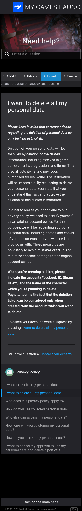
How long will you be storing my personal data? (37, 427)
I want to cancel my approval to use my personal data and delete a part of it (35, 448)
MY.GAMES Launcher (20, 76)
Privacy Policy (35, 76)
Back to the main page (41, 502)
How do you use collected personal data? (37, 409)
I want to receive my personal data (31, 385)
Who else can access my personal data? (36, 417)
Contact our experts (56, 354)
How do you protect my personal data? (35, 438)
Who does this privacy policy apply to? (35, 401)
